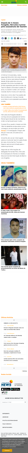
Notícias (24, 371)
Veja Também (7, 163)
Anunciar (5, 417)
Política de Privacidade (10, 420)
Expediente (6, 413)
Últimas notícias (22, 5)
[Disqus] (14, 293)
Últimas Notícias (7, 317)
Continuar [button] (7, 450)
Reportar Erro (7, 427)
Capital (3, 20)
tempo (3, 130)
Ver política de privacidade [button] (9, 446)
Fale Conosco (7, 424)
